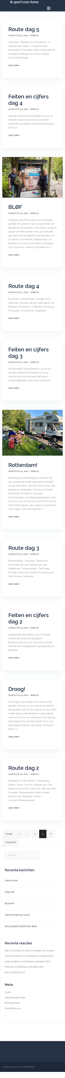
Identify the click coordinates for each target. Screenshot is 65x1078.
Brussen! (9, 903)
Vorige (8, 833)
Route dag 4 (23, 286)
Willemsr (9, 966)
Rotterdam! (22, 465)
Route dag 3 (23, 548)
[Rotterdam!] (32, 432)
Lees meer (14, 65)
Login (8, 992)
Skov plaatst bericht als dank (21, 926)
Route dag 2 (23, 768)
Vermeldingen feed (15, 997)
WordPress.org (13, 1008)
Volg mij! (9, 891)
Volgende (10, 842)
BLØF (15, 207)
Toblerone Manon (14, 956)
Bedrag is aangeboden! (40, 956)
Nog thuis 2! (18, 972)
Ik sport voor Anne (24, 2)
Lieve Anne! (11, 880)
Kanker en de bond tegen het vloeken (34, 950)
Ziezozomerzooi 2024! (17, 914)
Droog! (16, 689)
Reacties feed (12, 1003)
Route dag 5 (23, 29)
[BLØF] (32, 177)
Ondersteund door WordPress (18, 1066)
